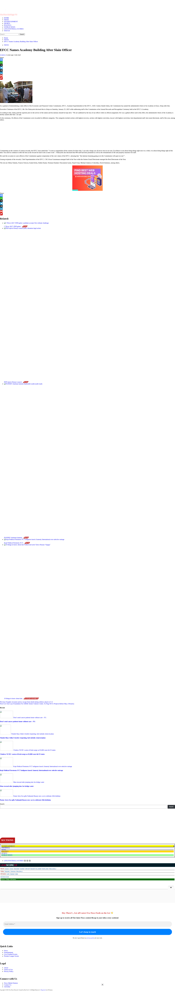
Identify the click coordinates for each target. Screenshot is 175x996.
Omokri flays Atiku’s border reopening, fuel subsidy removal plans (32, 734)
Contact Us (7, 985)
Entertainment (8, 952)
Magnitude (43, 990)
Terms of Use (8, 969)
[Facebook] (87, 60)
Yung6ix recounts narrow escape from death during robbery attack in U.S (26, 702)
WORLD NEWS (9, 27)
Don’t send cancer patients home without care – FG (29, 717)
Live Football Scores (10, 954)
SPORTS (7, 23)
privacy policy (91, 938)
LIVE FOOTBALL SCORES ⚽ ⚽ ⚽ (17, 861)
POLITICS (7, 25)
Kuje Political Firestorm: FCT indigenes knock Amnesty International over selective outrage (42, 766)
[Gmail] (87, 75)
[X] (87, 65)
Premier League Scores (11, 956)
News (6, 950)
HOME (6, 18)
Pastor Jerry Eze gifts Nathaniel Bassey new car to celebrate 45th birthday (36, 796)
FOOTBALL (5, 848)
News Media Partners (11, 983)
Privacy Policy (8, 971)
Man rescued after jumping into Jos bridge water (28, 782)
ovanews (3, 55)
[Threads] (87, 70)
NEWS (6, 20)
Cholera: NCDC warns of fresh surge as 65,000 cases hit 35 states (34, 750)
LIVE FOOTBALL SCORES (13, 29)
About (6, 968)
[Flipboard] (87, 78)
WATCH (7, 31)
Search (2, 804)
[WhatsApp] (87, 62)
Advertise (7, 987)
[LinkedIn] (87, 73)
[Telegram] (87, 67)
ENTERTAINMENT (11, 21)
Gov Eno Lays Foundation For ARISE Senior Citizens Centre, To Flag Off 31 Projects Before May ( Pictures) (37, 704)
